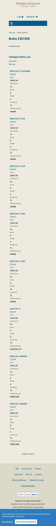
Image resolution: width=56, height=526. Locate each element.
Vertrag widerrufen (28, 486)
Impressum (18, 474)
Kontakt (38, 474)
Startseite (12, 33)
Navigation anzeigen (11, 23)
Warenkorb (31, 17)
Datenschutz (27, 469)
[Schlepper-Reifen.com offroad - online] (28, 8)
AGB (17, 469)
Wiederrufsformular (36, 480)
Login (19, 17)
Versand (38, 469)
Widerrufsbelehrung (19, 480)
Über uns (12, 64)
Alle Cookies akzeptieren (26, 522)
